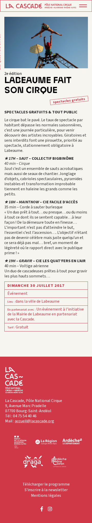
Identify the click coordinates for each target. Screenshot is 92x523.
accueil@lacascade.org (34, 421)
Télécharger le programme (46, 484)
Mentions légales (46, 495)
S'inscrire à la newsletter (46, 490)
